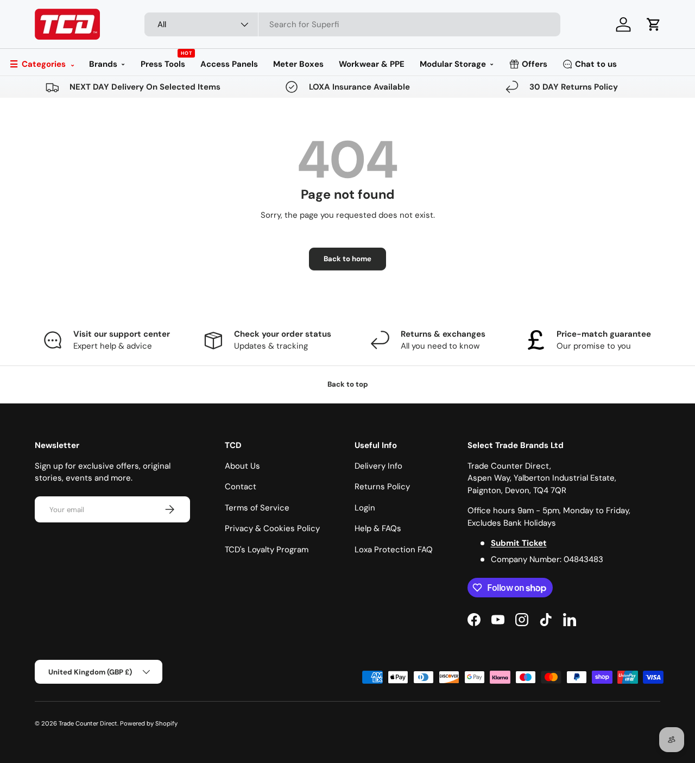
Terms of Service (257, 507)
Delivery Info (378, 466)
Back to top (347, 384)
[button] (654, 24)
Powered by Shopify (149, 723)
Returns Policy (382, 486)
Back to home (347, 258)
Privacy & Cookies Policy (272, 528)
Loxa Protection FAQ (394, 549)
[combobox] (352, 24)
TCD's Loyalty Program (266, 549)
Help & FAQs (378, 528)
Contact (240, 486)
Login (365, 507)
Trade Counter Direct (88, 723)
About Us (242, 466)
